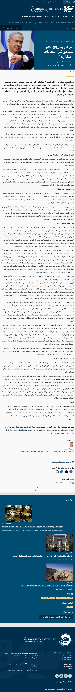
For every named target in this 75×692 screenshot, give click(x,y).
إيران (30, 22)
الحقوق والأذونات (49, 689)
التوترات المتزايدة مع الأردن (16, 382)
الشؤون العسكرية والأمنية (58, 22)
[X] (66, 471)
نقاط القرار (19, 427)
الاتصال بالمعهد (68, 664)
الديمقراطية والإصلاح (48, 598)
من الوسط (65, 272)
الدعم (47, 16)
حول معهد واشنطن (32, 670)
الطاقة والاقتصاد (43, 22)
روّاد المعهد (11, 670)
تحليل (73, 16)
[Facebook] (71, 471)
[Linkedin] (61, 471)
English (50, 65)
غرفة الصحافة (68, 666)
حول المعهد (56, 16)
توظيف (70, 689)
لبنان (25, 22)
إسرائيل (69, 607)
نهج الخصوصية (61, 689)
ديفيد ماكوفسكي (62, 62)
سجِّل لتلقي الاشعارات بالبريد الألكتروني (55, 617)
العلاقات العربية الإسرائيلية (64, 598)
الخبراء (65, 16)
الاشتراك (69, 668)
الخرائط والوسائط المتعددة (32, 16)
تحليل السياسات (68, 41)
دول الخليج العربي (16, 22)
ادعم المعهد (20, 670)
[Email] (57, 471)
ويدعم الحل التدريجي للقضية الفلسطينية (49, 272)
